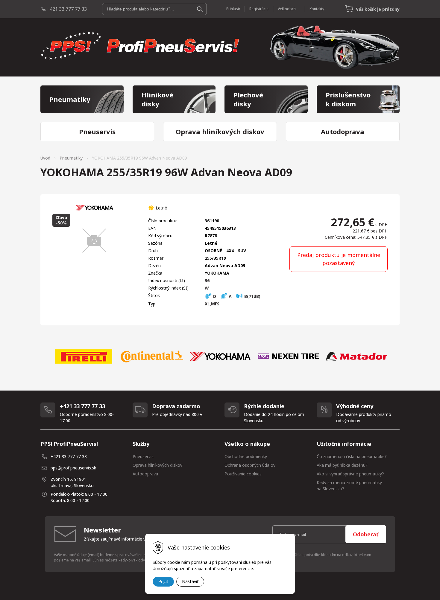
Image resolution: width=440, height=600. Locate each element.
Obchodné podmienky (245, 456)
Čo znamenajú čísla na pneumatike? (352, 456)
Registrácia (258, 8)
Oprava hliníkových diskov (157, 465)
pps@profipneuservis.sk (73, 468)
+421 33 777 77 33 (67, 9)
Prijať (163, 581)
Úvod (45, 158)
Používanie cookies (243, 474)
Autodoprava (145, 474)
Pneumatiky (71, 158)
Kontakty (316, 8)
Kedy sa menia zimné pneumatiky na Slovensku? (349, 486)
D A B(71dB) (236, 296)
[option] (83, 356)
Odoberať (366, 534)
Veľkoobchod (289, 8)
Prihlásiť (233, 8)
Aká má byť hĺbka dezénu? (342, 465)
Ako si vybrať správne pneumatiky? (350, 474)
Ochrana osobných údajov (249, 465)
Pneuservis (143, 456)
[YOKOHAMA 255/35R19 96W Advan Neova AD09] (94, 240)
